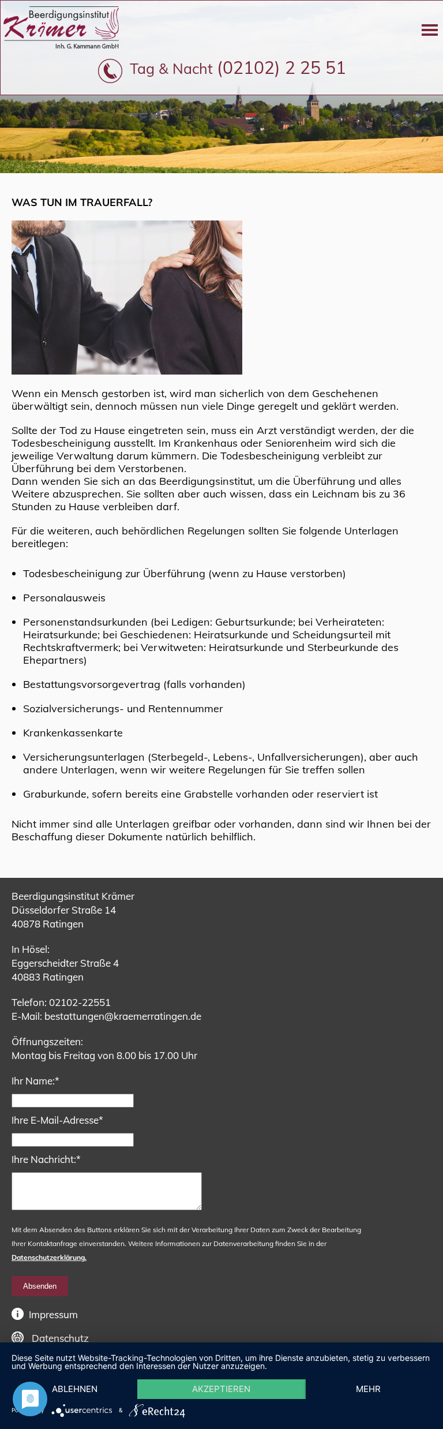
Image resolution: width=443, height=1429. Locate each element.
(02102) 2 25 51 (281, 67)
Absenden (40, 1286)
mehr (368, 1388)
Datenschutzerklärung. (49, 1257)
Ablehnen (74, 1388)
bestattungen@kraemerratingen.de (122, 1016)
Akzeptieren (221, 1388)
